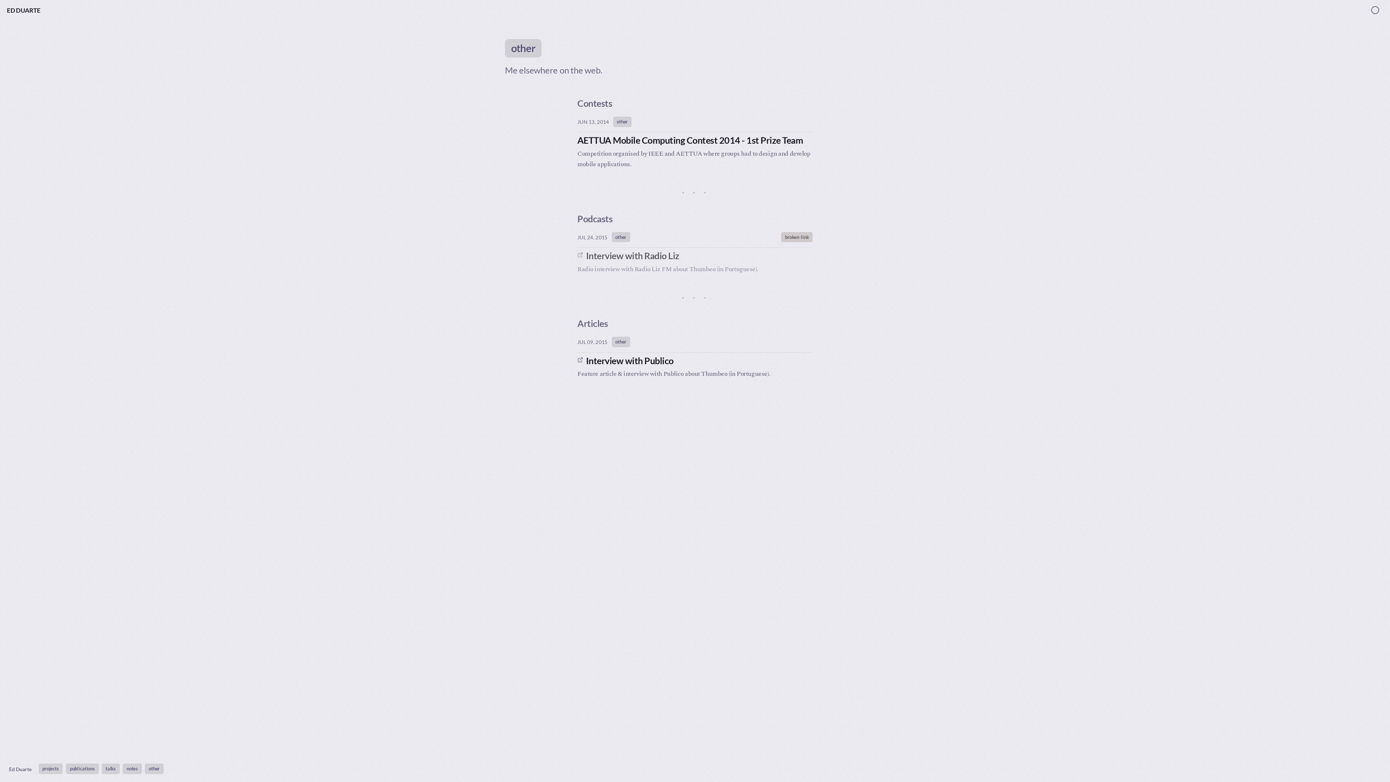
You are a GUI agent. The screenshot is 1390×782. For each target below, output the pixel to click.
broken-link (797, 237)
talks (111, 769)
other (622, 122)
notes (132, 769)
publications (82, 769)
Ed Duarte (23, 10)
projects (50, 769)
